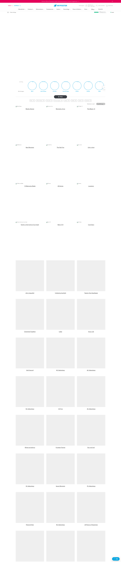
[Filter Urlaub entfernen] (68, 100)
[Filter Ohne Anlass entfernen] (43, 100)
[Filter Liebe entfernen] (82, 100)
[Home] (60, 5)
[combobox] (100, 104)
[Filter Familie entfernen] (75, 100)
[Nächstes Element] (105, 87)
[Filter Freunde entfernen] (51, 100)
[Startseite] (8, 12)
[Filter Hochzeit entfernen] (90, 100)
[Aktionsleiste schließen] (112, 1)
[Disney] (93, 9)
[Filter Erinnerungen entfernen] (61, 100)
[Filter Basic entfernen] (33, 100)
